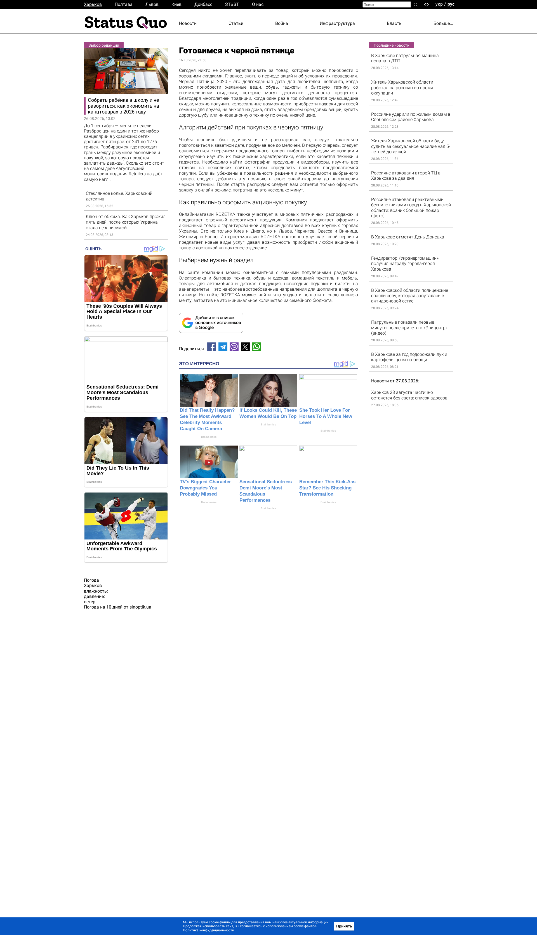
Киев (176, 4)
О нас (257, 4)
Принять (344, 926)
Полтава (124, 4)
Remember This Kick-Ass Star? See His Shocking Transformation (327, 488)
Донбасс (203, 4)
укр (439, 4)
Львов (152, 4)
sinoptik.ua (140, 607)
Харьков (93, 4)
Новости (188, 23)
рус (450, 4)
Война (281, 23)
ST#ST (232, 4)
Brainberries (208, 436)
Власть (394, 23)
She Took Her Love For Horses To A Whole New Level (325, 416)
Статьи (236, 23)
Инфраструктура (337, 23)
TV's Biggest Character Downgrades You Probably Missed (205, 488)
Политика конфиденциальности (208, 930)
